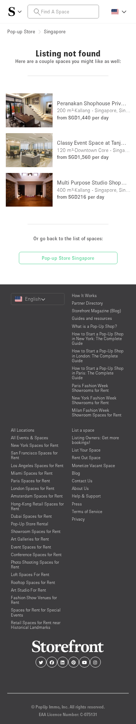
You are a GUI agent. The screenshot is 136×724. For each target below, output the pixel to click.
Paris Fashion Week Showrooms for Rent (90, 388)
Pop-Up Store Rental (29, 523)
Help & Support (86, 496)
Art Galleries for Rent (30, 539)
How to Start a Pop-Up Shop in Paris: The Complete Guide (98, 373)
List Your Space (86, 450)
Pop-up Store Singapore (68, 258)
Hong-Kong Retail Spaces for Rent (37, 506)
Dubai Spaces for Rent (31, 516)
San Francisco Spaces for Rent (34, 455)
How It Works (84, 295)
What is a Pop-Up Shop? (94, 326)
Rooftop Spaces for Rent (33, 582)
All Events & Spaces (29, 437)
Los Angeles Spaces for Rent (37, 465)
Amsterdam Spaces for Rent (37, 496)
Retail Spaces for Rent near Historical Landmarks (36, 625)
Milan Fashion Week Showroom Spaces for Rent (96, 412)
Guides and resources (92, 318)
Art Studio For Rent (28, 590)
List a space (83, 430)
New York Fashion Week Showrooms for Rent (94, 400)
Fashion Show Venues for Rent (34, 600)
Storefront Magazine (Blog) (96, 310)
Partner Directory (87, 303)
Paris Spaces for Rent (30, 480)
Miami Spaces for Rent (32, 473)
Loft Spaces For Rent (30, 574)
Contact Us (82, 480)
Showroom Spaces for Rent (36, 531)
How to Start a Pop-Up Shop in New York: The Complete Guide (98, 338)
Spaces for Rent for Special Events (36, 612)
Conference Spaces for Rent (36, 554)
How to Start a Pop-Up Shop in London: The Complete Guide (98, 355)
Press (77, 503)
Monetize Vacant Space (93, 465)
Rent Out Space (86, 457)
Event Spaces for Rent (31, 547)
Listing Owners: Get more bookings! (95, 440)
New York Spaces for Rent (34, 445)
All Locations (22, 430)
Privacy (78, 519)
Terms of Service (87, 511)
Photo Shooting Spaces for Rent (35, 564)
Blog (76, 473)
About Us (80, 488)
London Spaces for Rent (32, 488)
